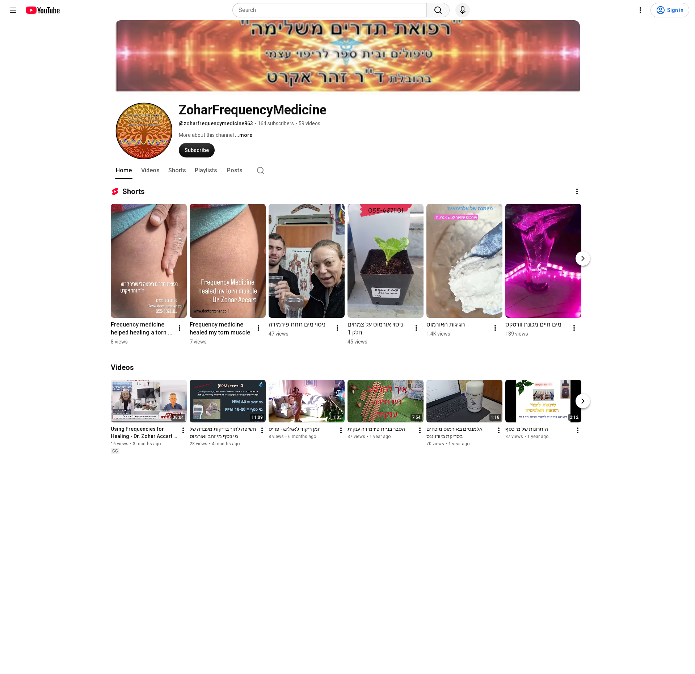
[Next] (583, 258)
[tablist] (347, 170)
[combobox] (332, 10)
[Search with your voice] (462, 10)
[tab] (123, 170)
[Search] (438, 10)
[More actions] (577, 191)
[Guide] (13, 10)
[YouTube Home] (42, 10)
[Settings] (640, 10)
